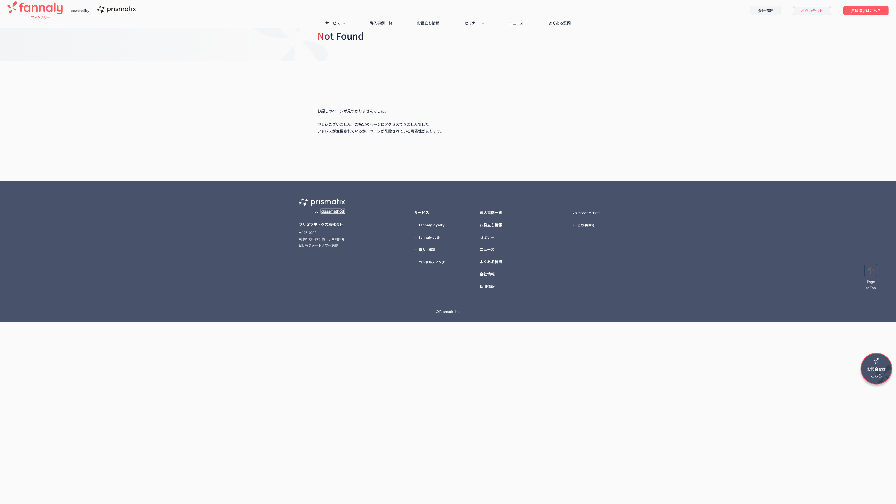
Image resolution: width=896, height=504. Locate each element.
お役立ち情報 (428, 23)
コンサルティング (432, 262)
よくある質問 (559, 23)
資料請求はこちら (866, 10)
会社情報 (765, 10)
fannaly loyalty (431, 225)
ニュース (516, 23)
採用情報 (487, 286)
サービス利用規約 (583, 225)
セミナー (471, 23)
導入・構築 (427, 249)
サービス (332, 23)
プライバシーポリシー (586, 213)
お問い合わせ (812, 10)
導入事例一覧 (381, 23)
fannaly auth (429, 237)
